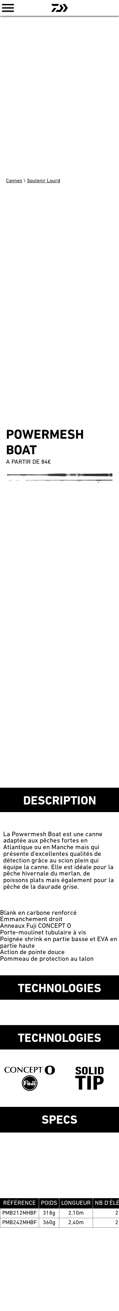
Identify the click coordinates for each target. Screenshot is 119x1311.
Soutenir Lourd (43, 181)
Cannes (14, 181)
